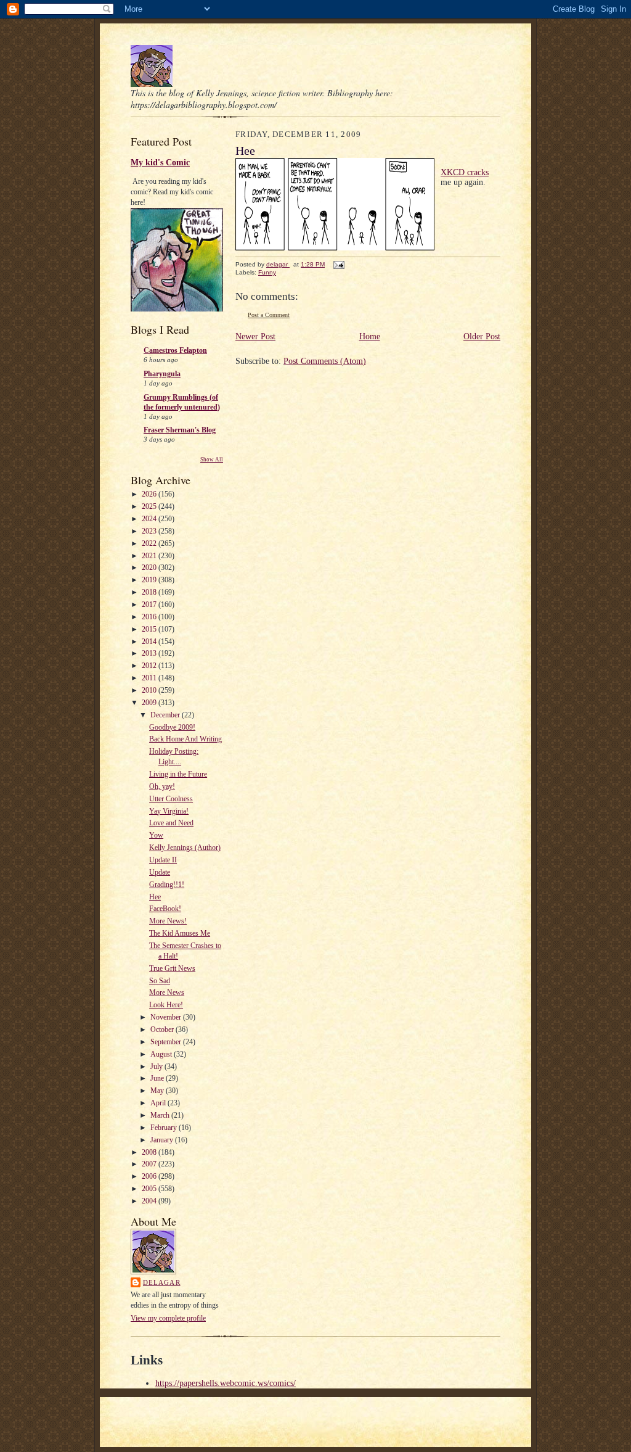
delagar (162, 1282)
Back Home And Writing (185, 739)
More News (166, 992)
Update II (163, 860)
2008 (150, 1152)
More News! (168, 921)
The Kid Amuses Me (179, 933)
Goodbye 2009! (172, 727)
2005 (150, 1188)
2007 (150, 1164)
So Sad (159, 980)
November (166, 1017)
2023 (150, 531)
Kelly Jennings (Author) (185, 847)
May (158, 1090)
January (162, 1140)
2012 (150, 665)
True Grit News (172, 968)
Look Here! (166, 1004)
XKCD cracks (465, 172)
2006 (150, 1176)
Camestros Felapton (175, 350)
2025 (150, 506)
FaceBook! (165, 908)
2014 (150, 641)
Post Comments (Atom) (324, 361)
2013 (150, 653)
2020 (150, 567)
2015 (150, 629)
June (158, 1078)
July (157, 1066)
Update (159, 872)
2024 (150, 518)
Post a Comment (269, 314)
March (160, 1115)
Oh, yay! (162, 786)
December (166, 715)
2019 (150, 579)
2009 (150, 702)
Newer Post (255, 336)
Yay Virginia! (169, 811)
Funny (267, 272)
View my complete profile (168, 1318)
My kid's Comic (160, 162)
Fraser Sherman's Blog (180, 430)
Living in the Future (178, 774)
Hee (155, 897)
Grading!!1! (166, 884)
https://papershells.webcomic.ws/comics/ (225, 1383)
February (164, 1127)
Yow (156, 835)
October (163, 1029)
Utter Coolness (171, 798)
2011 (150, 678)
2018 (150, 592)
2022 (150, 543)
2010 (150, 690)
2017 (150, 604)
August (162, 1054)
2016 (150, 617)
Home (369, 336)
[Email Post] (338, 264)
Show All (211, 459)
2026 (150, 494)
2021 (150, 555)
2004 (150, 1201)
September (166, 1041)
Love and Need (171, 823)
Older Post (481, 336)
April (159, 1103)
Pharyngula (162, 373)
